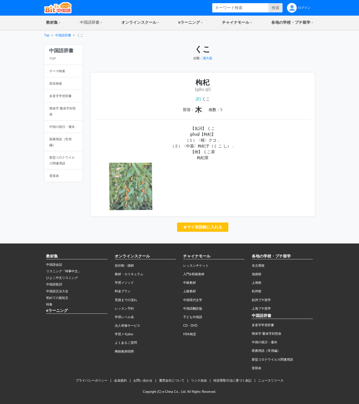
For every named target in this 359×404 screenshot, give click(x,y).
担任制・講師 (124, 265)
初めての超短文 (57, 298)
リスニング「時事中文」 (63, 271)
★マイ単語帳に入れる (202, 227)
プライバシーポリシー (91, 380)
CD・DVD (190, 325)
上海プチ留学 (261, 308)
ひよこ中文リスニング (62, 278)
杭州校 (256, 291)
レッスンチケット (196, 265)
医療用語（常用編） (266, 351)
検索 (275, 8)
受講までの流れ (126, 300)
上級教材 (189, 291)
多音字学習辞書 (263, 325)
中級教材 (189, 282)
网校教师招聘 (124, 351)
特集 (49, 304)
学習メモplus (124, 334)
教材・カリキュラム (129, 274)
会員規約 (120, 380)
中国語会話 (54, 264)
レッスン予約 (124, 308)
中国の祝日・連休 (264, 342)
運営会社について (171, 380)
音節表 (256, 368)
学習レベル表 (124, 317)
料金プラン (123, 291)
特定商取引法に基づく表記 (232, 380)
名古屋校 (258, 265)
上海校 (256, 282)
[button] (53, 23)
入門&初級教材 (193, 274)
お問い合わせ (142, 380)
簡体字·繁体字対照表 (266, 333)
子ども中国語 (192, 317)
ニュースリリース (271, 380)
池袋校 (256, 274)
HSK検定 (189, 334)
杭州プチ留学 (261, 300)
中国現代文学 (192, 300)
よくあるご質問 (126, 342)
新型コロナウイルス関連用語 (272, 359)
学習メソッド (124, 282)
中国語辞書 (63, 35)
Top (46, 35)
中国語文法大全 (57, 291)
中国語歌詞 (54, 284)
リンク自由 (199, 380)
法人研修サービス (127, 325)
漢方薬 (207, 58)
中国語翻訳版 (192, 308)
